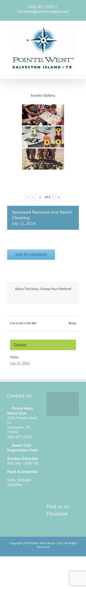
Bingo (72, 323)
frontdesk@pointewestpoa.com (43, 11)
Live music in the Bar (23, 323)
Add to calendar (31, 255)
